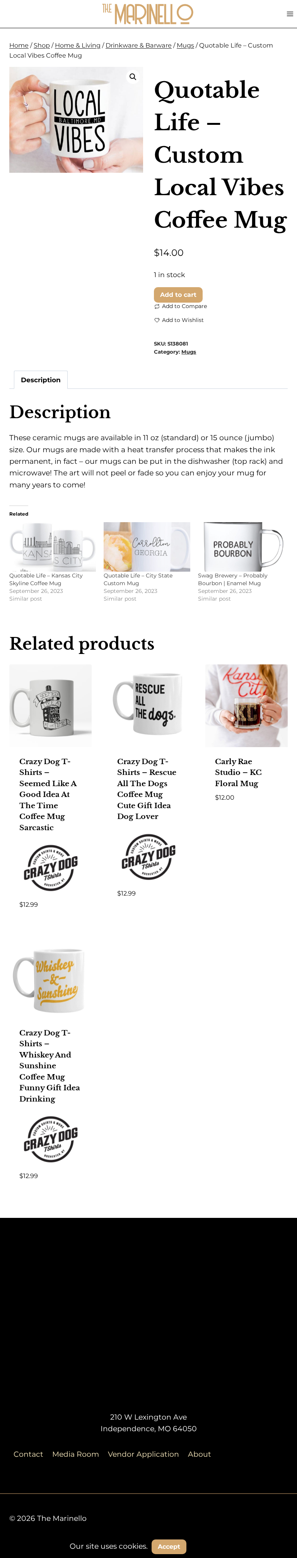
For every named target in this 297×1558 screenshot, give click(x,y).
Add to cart (178, 294)
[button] (133, 77)
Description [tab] (41, 380)
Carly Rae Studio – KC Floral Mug (238, 772)
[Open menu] (290, 14)
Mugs (188, 352)
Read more (137, 916)
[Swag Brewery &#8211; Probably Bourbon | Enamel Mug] (241, 547)
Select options (243, 808)
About (199, 1454)
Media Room (75, 1454)
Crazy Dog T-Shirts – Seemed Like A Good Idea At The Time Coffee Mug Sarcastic (47, 794)
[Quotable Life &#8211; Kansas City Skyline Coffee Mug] (52, 547)
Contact (28, 1454)
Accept (169, 1546)
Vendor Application (143, 1454)
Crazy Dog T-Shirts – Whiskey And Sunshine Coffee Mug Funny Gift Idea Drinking (49, 1065)
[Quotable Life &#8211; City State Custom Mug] (147, 547)
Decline (210, 1546)
